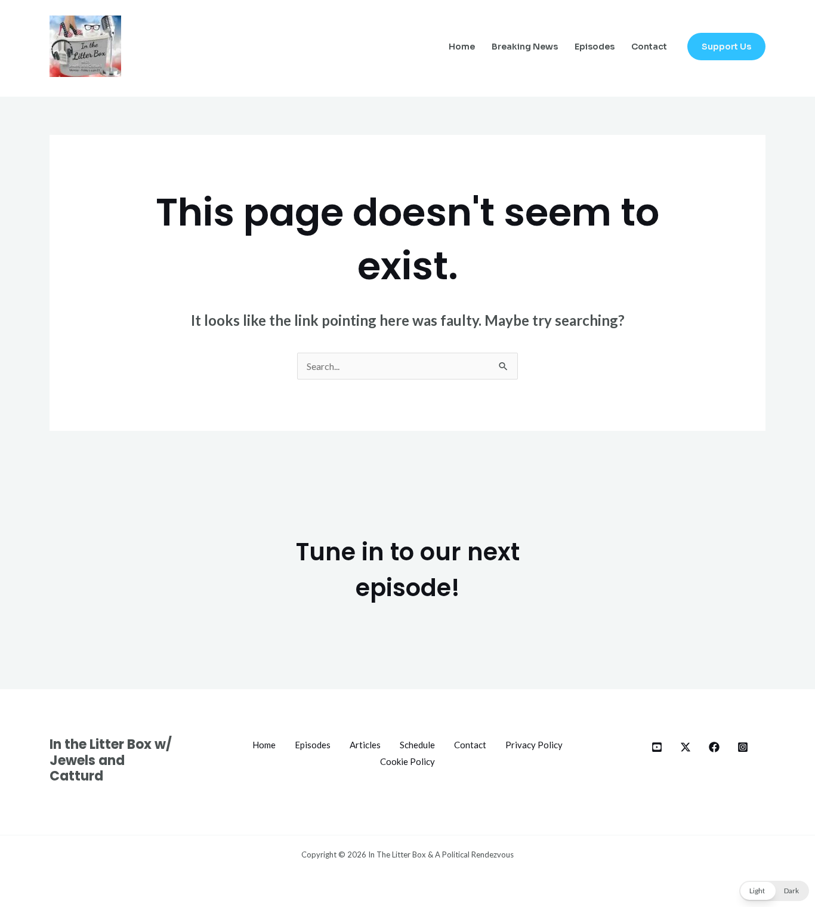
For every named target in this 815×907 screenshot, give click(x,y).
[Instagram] (742, 747)
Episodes (595, 46)
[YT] (657, 747)
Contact (649, 46)
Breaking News (525, 46)
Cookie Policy (407, 761)
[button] (726, 46)
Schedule (417, 744)
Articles (365, 744)
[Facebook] (714, 747)
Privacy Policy (534, 744)
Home (462, 46)
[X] (685, 747)
